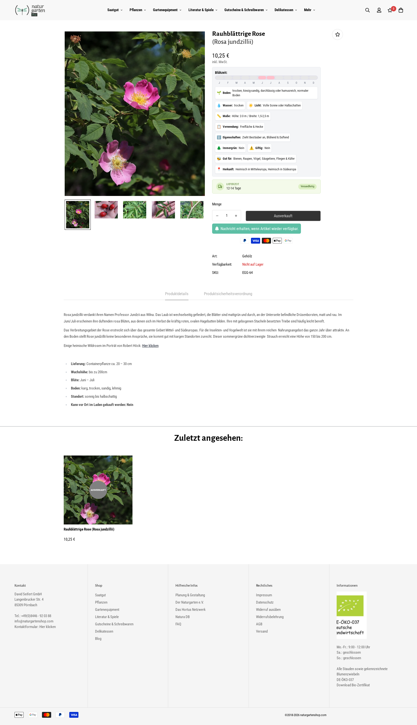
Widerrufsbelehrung (270, 617)
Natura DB (182, 617)
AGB (259, 624)
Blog (98, 638)
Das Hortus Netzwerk (190, 609)
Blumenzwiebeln (348, 674)
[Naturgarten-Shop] (30, 10)
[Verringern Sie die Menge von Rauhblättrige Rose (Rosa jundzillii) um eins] (217, 215)
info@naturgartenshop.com (33, 621)
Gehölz (247, 256)
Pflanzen (136, 10)
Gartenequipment (165, 10)
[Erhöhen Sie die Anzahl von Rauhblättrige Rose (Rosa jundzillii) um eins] (236, 215)
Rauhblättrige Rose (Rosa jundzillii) (89, 529)
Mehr (307, 10)
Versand (262, 631)
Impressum (264, 595)
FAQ (178, 624)
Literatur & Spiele (201, 10)
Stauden (348, 669)
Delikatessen (284, 10)
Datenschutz (265, 602)
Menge (217, 204)
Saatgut (113, 10)
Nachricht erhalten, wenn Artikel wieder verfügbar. (260, 228)
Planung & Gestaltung (190, 595)
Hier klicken (150, 346)
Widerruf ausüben (268, 609)
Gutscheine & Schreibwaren (244, 10)
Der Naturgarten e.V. (189, 602)
